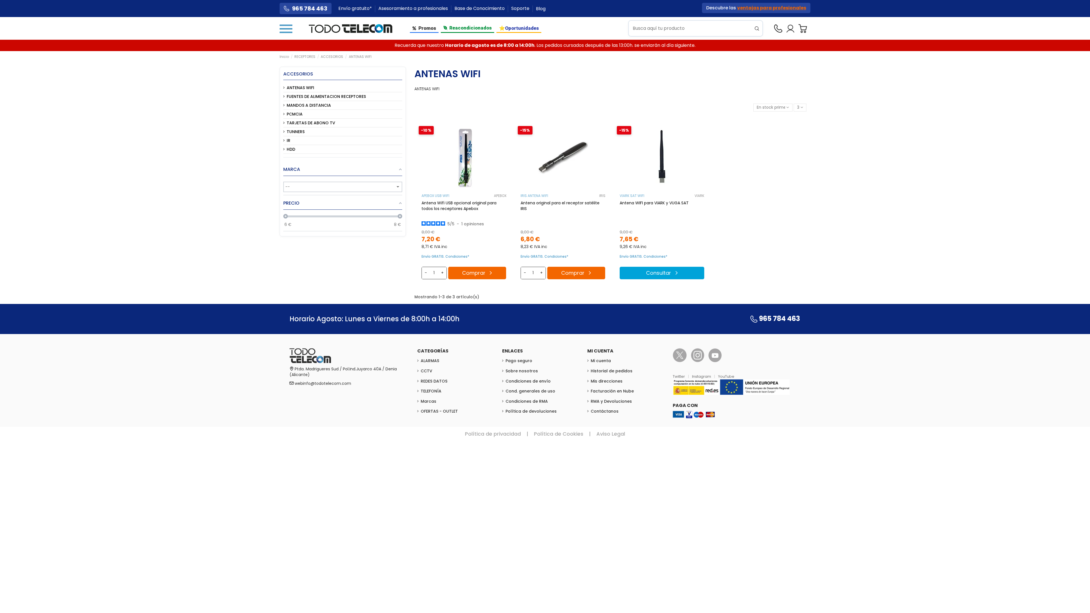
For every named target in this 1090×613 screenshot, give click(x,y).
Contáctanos (605, 411)
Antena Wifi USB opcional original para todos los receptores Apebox (459, 205)
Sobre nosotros (522, 371)
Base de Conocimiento (480, 8)
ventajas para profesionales (771, 8)
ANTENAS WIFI (300, 88)
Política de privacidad (493, 433)
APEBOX (500, 195)
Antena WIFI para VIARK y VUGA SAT (654, 203)
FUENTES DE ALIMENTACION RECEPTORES (326, 96)
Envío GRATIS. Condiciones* (445, 256)
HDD (291, 149)
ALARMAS (430, 361)
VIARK (699, 195)
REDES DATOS (434, 381)
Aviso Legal (610, 433)
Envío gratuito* (355, 8)
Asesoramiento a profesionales (413, 8)
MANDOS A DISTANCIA (309, 105)
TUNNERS (296, 132)
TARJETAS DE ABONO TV (311, 123)
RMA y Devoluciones (611, 401)
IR (288, 140)
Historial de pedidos (611, 371)
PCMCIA (295, 114)
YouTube (726, 376)
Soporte (521, 8)
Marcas (428, 401)
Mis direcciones (606, 381)
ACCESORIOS (298, 74)
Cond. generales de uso (530, 391)
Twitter (679, 376)
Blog (541, 8)
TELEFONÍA (431, 391)
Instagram (702, 376)
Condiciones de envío (528, 381)
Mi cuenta (601, 361)
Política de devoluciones (531, 411)
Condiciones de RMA (527, 401)
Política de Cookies (558, 433)
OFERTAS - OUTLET (439, 411)
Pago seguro (519, 361)
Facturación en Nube (612, 391)
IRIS (602, 195)
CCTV (426, 371)
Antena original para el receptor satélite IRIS (560, 205)
